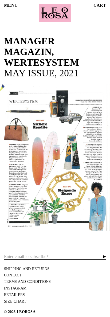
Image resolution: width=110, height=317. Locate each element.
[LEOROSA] (55, 13)
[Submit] (104, 256)
